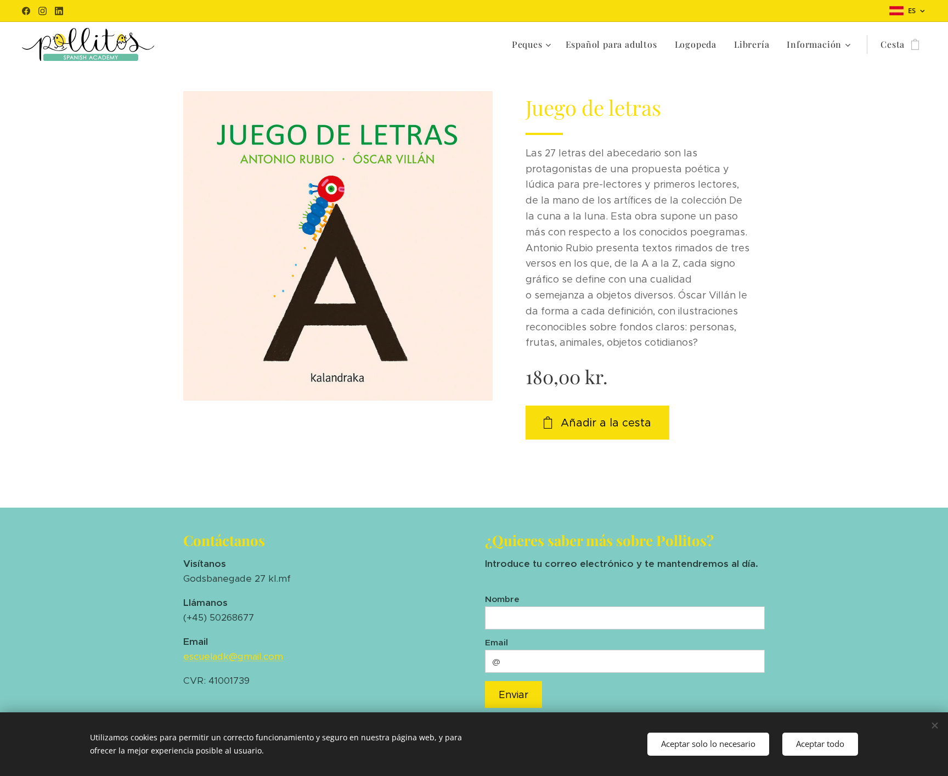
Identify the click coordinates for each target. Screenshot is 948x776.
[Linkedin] (59, 11)
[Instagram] (42, 11)
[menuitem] (533, 44)
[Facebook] (26, 11)
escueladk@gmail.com (233, 656)
